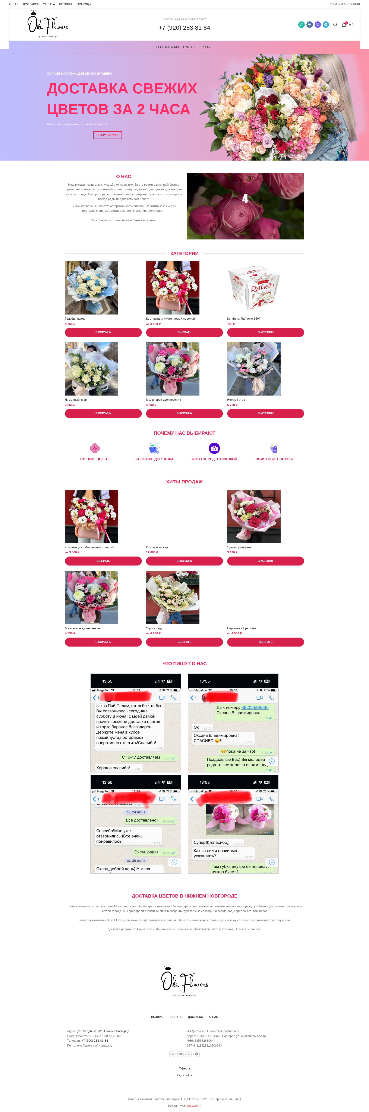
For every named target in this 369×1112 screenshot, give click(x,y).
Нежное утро (236, 399)
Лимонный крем (76, 399)
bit (194, 1106)
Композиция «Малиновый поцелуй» (171, 318)
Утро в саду (154, 628)
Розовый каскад (157, 547)
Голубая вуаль (75, 318)
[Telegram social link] (326, 24)
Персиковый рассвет (241, 628)
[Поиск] (335, 24)
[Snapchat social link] (318, 24)
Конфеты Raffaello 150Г (244, 318)
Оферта (184, 1068)
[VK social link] (309, 24)
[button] (103, 332)
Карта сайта (184, 1075)
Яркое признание (239, 547)
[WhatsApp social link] (301, 24)
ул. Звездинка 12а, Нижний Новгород (103, 1031)
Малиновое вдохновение (163, 399)
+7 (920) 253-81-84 (95, 1040)
